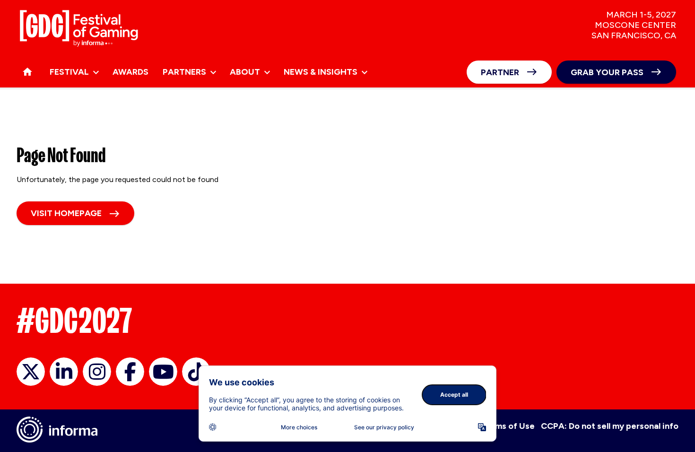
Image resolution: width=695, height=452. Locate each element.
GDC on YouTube (163, 371)
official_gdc (31, 371)
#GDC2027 (74, 320)
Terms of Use (508, 426)
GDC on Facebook (130, 371)
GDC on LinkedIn (64, 371)
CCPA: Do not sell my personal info (609, 426)
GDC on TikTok (196, 371)
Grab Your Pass (607, 72)
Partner (500, 72)
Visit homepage (66, 213)
